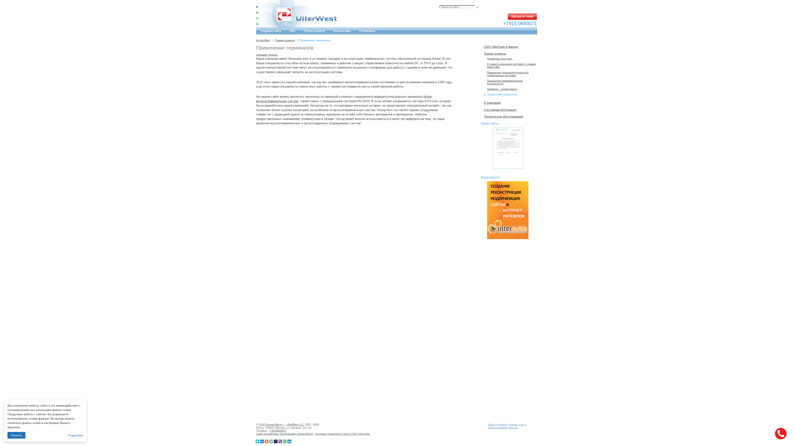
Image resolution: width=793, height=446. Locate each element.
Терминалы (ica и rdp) (499, 58)
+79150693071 (277, 430)
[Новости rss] (257, 6)
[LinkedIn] (289, 441)
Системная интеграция (500, 110)
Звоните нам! (522, 16)
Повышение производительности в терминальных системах (507, 74)
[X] (276, 441)
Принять (16, 435)
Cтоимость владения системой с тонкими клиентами (511, 66)
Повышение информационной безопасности (505, 82)
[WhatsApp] (285, 441)
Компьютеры (342, 30)
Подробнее (75, 435)
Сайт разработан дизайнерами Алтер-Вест (284, 433)
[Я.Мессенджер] (257, 441)
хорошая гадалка (267, 54)
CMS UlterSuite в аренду (501, 47)
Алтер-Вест (263, 40)
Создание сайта (270, 30)
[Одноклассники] (266, 441)
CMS (292, 30)
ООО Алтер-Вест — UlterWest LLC (281, 424)
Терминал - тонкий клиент (502, 89)
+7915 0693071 (520, 23)
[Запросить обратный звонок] (780, 433)
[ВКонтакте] (262, 441)
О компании (367, 30)
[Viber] (280, 441)
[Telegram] (271, 441)
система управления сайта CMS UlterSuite (342, 433)
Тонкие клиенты (314, 30)
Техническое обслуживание (503, 116)
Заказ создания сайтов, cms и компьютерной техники (507, 426)
